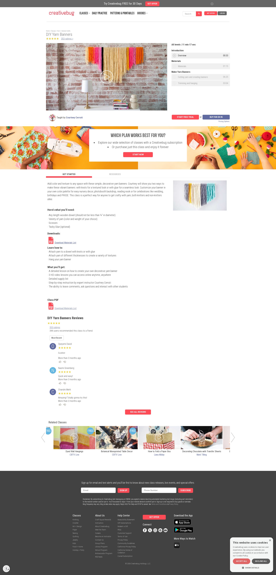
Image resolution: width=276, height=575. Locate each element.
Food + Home (78, 547)
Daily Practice (99, 13)
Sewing (75, 533)
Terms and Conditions (159, 504)
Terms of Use (122, 536)
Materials (182, 66)
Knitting (76, 520)
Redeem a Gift (123, 526)
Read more (253, 555)
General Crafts (66, 31)
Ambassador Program (103, 553)
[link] (67, 241)
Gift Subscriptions (124, 523)
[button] (251, 567)
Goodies (141, 13)
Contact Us (99, 540)
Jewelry (75, 540)
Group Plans (100, 543)
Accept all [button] (241, 561)
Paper (75, 530)
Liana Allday (159, 454)
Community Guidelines (126, 543)
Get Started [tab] (69, 174)
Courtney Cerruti (74, 117)
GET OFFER (211, 13)
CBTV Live (74, 454)
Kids (74, 543)
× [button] (270, 540)
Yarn (58, 31)
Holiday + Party (78, 550)
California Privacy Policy (127, 547)
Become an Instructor (103, 536)
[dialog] (251, 554)
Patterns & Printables (122, 13)
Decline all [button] (261, 561)
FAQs (119, 530)
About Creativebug (102, 526)
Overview (182, 55)
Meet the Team (100, 530)
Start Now (138, 154)
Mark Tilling (202, 454)
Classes (83, 13)
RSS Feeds (98, 557)
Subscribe (185, 490)
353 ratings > (67, 38)
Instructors (99, 523)
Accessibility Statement (126, 520)
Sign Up (123, 490)
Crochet (75, 523)
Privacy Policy (173, 504)
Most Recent (56, 338)
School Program (101, 550)
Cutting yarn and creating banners (193, 77)
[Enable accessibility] (6, 568)
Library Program (101, 547)
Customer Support (125, 533)
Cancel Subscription (125, 556)
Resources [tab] (115, 174)
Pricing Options (223, 121)
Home (48, 31)
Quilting (76, 536)
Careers (98, 533)
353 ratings (55, 327)
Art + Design (77, 526)
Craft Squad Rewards (103, 520)
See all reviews (138, 412)
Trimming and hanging (187, 83)
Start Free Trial (185, 117)
